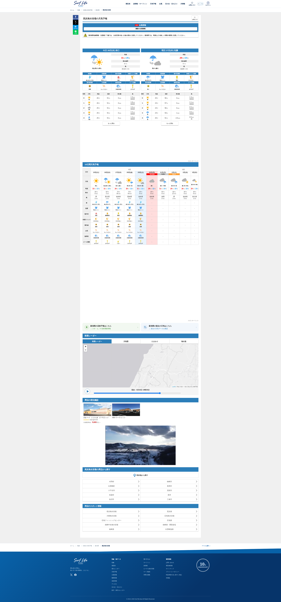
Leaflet (174, 386)
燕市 (169, 495)
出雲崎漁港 (169, 529)
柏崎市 (169, 481)
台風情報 (114, 575)
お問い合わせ (170, 562)
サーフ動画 (147, 572)
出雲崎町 (111, 486)
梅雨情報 (114, 578)
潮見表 (114, 565)
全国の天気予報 (87, 10)
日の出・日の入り (117, 587)
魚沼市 (111, 499)
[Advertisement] (140, 144)
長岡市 (169, 486)
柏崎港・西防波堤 (169, 525)
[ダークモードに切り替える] (200, 3)
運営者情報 (169, 565)
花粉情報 (114, 581)
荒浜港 (169, 511)
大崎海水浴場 (111, 516)
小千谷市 (111, 490)
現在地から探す (142, 475)
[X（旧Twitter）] (71, 575)
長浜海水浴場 (111, 511)
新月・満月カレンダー (118, 590)
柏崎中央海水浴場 (111, 525)
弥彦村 (111, 495)
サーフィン (147, 562)
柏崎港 (111, 529)
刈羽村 (111, 481)
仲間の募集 (147, 575)
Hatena (75, 28)
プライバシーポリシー (172, 572)
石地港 (169, 520)
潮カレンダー (116, 568)
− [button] (85, 350)
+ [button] (85, 346)
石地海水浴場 (169, 516)
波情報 (146, 565)
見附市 (169, 490)
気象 (78, 10)
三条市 (169, 499)
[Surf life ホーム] (81, 4)
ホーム (72, 10)
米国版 (168, 578)
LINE (75, 33)
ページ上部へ (206, 546)
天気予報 (114, 572)
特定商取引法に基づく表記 (174, 575)
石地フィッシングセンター (111, 520)
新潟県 (98, 10)
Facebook (75, 18)
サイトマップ (170, 568)
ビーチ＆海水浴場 (149, 568)
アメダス (114, 584)
